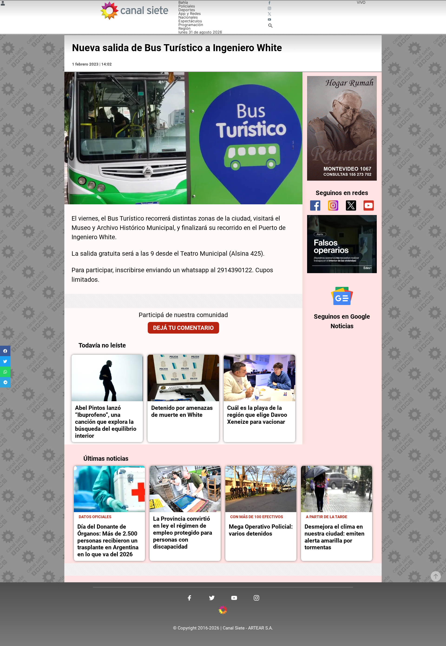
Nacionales (188, 17)
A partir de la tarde (326, 516)
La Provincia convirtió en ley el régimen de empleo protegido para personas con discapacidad (182, 532)
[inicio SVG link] (223, 610)
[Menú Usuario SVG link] (3, 3)
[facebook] (315, 205)
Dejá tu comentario (183, 328)
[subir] (436, 576)
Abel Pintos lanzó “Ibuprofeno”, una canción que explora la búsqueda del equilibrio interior (105, 421)
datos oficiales (95, 516)
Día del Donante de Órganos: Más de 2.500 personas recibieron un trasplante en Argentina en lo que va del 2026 (107, 540)
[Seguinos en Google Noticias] (342, 296)
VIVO (361, 2)
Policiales (186, 6)
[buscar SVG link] (270, 26)
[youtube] (368, 205)
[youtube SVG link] (270, 20)
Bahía (183, 2)
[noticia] (107, 378)
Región (184, 28)
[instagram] (333, 205)
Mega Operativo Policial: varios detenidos (261, 530)
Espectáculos (190, 21)
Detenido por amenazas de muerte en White (182, 411)
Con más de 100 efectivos (256, 516)
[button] (5, 351)
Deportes (186, 9)
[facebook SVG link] (270, 3)
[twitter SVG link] (270, 14)
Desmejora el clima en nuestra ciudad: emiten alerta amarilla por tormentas (334, 537)
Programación (190, 24)
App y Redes (189, 13)
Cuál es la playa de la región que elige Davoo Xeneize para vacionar (257, 414)
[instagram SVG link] (270, 9)
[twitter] (351, 205)
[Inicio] (134, 10)
